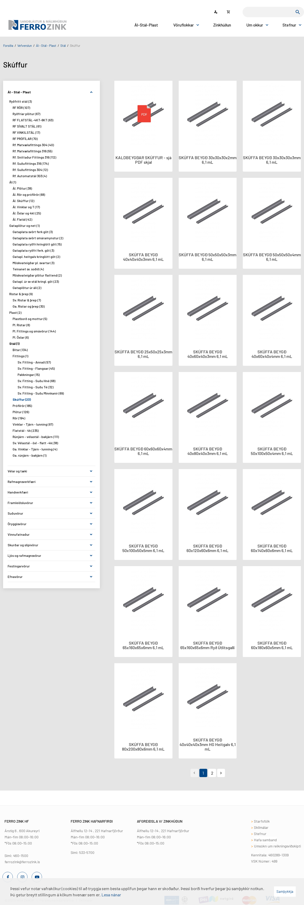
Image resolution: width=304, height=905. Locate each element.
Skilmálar (261, 827)
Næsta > (221, 773)
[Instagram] (22, 877)
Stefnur (260, 833)
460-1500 (20, 855)
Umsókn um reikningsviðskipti (277, 846)
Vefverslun (24, 45)
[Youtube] (37, 877)
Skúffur (75, 45)
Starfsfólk (262, 821)
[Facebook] (7, 877)
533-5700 (86, 852)
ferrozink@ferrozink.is (22, 861)
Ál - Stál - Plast (46, 45)
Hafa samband (265, 840)
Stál (63, 45)
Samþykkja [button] (284, 891)
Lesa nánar (111, 894)
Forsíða (8, 45)
